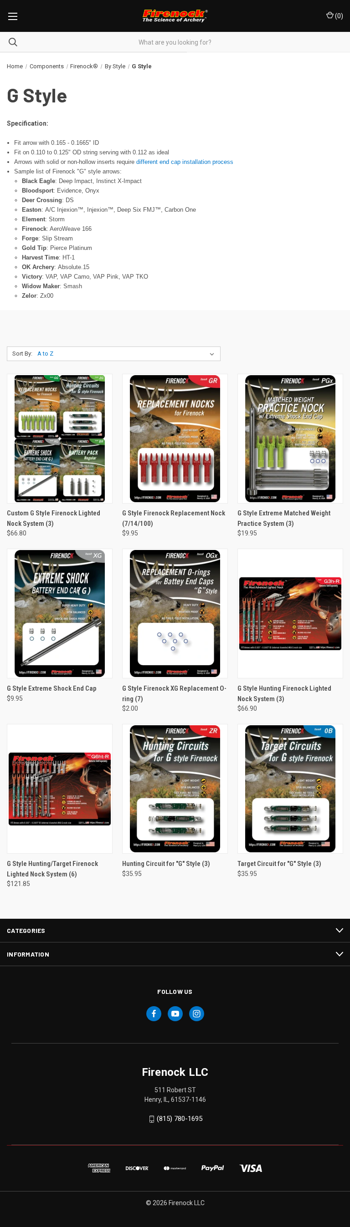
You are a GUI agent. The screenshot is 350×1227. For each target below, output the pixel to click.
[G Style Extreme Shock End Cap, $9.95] (60, 613)
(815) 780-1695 (179, 1119)
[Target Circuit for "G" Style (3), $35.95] (290, 789)
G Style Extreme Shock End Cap (52, 688)
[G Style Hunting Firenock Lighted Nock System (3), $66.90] (290, 613)
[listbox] (127, 354)
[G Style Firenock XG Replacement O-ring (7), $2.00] (175, 613)
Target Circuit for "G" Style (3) (279, 864)
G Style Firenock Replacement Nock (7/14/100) (173, 518)
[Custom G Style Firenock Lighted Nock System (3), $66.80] (60, 439)
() (338, 16)
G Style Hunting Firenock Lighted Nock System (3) (284, 693)
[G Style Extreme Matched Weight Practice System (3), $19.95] (290, 439)
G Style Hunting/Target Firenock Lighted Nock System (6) (52, 869)
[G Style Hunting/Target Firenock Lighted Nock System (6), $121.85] (60, 789)
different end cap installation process (184, 161)
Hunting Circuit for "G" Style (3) (166, 864)
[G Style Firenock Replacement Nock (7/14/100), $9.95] (175, 439)
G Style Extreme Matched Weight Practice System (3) (283, 518)
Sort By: (22, 353)
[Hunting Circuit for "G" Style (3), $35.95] (175, 789)
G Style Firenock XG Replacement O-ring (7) (174, 693)
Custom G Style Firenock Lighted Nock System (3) (53, 518)
